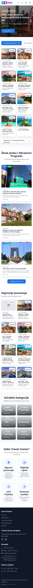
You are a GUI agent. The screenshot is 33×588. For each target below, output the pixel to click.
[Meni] (30, 2)
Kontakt (3, 526)
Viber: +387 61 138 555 (10, 551)
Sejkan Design (11, 584)
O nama (3, 515)
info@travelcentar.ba (10, 553)
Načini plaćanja (6, 523)
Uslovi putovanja (6, 520)
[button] (31, 21)
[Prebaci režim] (22, 2)
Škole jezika (5, 518)
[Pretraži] (18, 2)
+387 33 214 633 (8, 548)
